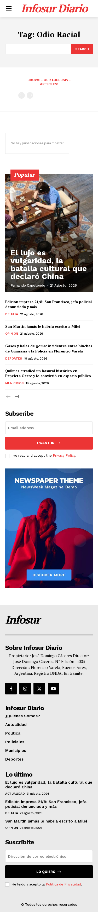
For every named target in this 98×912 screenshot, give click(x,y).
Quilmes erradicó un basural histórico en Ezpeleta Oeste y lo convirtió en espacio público (48, 373)
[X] (39, 688)
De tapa (11, 314)
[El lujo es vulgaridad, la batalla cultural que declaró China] (49, 233)
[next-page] (17, 396)
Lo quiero (45, 872)
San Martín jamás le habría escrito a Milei (42, 326)
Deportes (13, 358)
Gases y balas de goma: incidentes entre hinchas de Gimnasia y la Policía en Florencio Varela (48, 348)
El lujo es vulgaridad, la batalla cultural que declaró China (48, 264)
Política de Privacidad (63, 884)
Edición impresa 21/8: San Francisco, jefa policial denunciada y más (46, 804)
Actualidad (15, 793)
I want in (46, 443)
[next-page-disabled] (30, 95)
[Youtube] (53, 688)
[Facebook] (11, 688)
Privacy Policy (64, 455)
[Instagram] (25, 688)
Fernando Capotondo (27, 285)
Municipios (14, 383)
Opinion (11, 333)
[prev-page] (21, 95)
